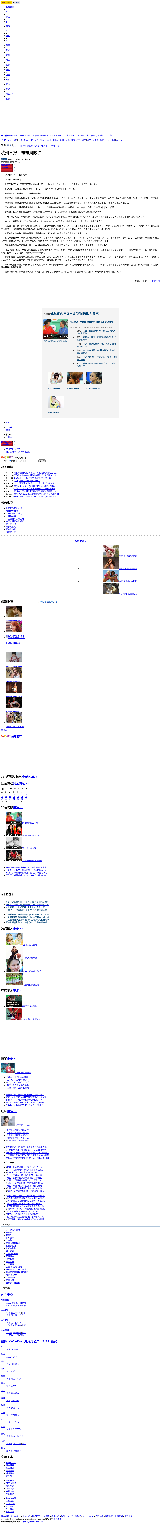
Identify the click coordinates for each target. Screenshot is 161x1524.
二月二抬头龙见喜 (14, 449)
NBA (8, 1303)
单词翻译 (10, 1494)
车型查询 (10, 1501)
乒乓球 (48, 140)
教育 (3, 1398)
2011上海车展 (12, 1254)
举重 (78, 140)
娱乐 (8, 26)
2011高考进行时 (13, 1243)
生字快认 (10, 1509)
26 (22, 799)
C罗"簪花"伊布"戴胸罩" (15, 727)
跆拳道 (96, 140)
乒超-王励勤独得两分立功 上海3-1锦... (24, 1211)
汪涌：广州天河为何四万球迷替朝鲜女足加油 (26, 1097)
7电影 (8, 1235)
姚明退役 (10, 1251)
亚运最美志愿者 (30, 945)
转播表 (36, 135)
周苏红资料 (11, 529)
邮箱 (13, 1436)
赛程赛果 (29, 135)
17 (14, 797)
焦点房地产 (31, 1341)
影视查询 (10, 1468)
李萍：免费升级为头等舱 (18, 1085)
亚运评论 (45, 146)
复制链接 (5, 167)
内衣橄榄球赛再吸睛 (128, 581)
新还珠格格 (11, 1248)
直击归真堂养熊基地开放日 (18, 452)
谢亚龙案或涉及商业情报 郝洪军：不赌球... (26, 1201)
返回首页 (5, 135)
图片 (73, 135)
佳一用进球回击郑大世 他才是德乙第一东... (26, 1217)
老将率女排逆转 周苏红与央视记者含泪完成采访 (35, 473)
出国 (8, 1401)
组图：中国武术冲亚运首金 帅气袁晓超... (25, 1188)
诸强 (51, 135)
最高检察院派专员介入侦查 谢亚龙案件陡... (26, 1206)
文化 (3, 1413)
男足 (4, 140)
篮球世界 (5, 1300)
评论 (82, 135)
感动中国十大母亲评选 (16, 1269)
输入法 (9, 1451)
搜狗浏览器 (11, 1498)
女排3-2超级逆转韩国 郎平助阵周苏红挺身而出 (34, 486)
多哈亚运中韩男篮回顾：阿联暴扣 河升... (26, 1191)
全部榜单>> (30, 776)
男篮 (15, 140)
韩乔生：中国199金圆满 (17, 1077)
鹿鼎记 (9, 1444)
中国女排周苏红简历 (15, 521)
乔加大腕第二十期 (30, 823)
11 (18, 794)
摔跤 (84, 140)
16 (10, 797)
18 (18, 797)
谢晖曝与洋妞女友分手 (14, 621)
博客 (8, 84)
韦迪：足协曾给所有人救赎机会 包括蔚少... (26, 1196)
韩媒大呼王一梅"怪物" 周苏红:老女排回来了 (33, 478)
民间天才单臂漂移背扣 (16, 875)
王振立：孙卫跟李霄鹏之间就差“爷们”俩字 (25, 1095)
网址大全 (10, 1491)
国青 (17, 1315)
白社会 (9, 437)
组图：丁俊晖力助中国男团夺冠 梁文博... (25, 1175)
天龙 (3, 1441)
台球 (107, 140)
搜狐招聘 (36, 1516)
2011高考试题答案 (14, 1267)
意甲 (13, 1323)
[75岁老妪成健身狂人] (111, 594)
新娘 (13, 1393)
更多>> (4, 730)
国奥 (13, 1315)
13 (26, 794)
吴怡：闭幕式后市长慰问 (18, 1088)
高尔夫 (119, 140)
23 (10, 799)
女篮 (20, 140)
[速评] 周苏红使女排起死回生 (27, 481)
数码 (8, 1422)
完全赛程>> (21, 783)
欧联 (19, 1325)
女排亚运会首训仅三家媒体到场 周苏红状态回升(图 (36, 494)
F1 (7, 1335)
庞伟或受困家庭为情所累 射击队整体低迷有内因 (27, 1158)
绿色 (17, 1415)
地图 (15, 1451)
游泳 (36, 140)
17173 (45, 1341)
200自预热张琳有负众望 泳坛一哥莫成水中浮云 (27, 1150)
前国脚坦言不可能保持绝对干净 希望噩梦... (27, 1219)
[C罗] (14, 722)
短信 (15, 1444)
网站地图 (109, 1516)
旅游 (3, 1405)
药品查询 (10, 1471)
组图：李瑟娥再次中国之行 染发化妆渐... (25, 1186)
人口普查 (10, 1264)
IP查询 (9, 1476)
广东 (22, 1436)
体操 (68, 140)
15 (6, 797)
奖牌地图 (108, 327)
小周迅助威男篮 (30, 958)
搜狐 (4, 1341)
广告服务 (46, 1516)
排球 (15, 1333)
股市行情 (10, 1480)
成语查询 (10, 1473)
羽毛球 (56, 140)
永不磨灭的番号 (13, 1230)
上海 (17, 1436)
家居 (8, 55)
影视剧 (14, 1386)
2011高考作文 (12, 1277)
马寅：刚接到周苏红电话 (18, 1082)
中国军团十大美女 (23, 1125)
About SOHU (88, 1516)
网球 (62, 140)
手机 (13, 1422)
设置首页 (5, 1516)
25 (18, 799)
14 (2, 797)
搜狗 (8, 99)
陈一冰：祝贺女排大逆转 (18, 1080)
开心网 (9, 427)
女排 (26, 140)
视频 (8, 65)
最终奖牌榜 (100, 327)
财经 (8, 36)
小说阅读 (10, 1512)
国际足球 (5, 1320)
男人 (17, 1422)
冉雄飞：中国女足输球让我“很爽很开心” (24, 1100)
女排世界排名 (12, 511)
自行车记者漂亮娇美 (32, 971)
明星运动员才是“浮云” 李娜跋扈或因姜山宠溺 (26, 1147)
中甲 (19, 1313)
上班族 (9, 1240)
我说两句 (10, 94)
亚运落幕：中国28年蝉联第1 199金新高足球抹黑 (91, 322)
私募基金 (10, 1256)
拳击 (102, 140)
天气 (8, 1408)
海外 (22, 1323)
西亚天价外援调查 (30, 1006)
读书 (8, 1415)
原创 (13, 1415)
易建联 (23, 1305)
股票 (8, 1364)
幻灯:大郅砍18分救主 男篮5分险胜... (23, 1172)
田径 (31, 140)
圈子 (8, 1436)
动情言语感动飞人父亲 (32, 835)
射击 (73, 140)
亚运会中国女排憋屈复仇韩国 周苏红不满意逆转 (35, 491)
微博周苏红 (11, 532)
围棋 (113, 140)
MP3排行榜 (11, 1483)
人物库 (92, 135)
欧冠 (15, 1325)
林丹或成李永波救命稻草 (94, 363)
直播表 (23, 1303)
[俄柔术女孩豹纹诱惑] (111, 556)
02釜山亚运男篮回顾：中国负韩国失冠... (25, 1183)
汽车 (8, 45)
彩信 (24, 1444)
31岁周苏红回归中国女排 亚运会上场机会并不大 (35, 496)
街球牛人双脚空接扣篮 (37, 875)
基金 (17, 1364)
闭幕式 (94, 313)
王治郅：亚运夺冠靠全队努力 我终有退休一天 (26, 870)
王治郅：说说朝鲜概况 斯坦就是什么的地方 (25, 1102)
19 (22, 797)
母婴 (8, 1393)
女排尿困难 (11, 516)
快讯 (16, 135)
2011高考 (10, 1280)
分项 (46, 135)
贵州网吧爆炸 (12, 1275)
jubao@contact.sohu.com (33, 1521)
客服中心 (55, 1516)
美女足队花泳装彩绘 (128, 569)
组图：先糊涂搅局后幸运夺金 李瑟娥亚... (25, 1178)
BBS (8, 89)
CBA (8, 1305)
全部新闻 (119, 1516)
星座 (17, 1393)
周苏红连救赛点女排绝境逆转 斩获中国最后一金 (35, 475)
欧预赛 (9, 1325)
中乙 (24, 1313)
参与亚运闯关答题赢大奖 (18, 1130)
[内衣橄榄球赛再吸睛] (111, 581)
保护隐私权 (76, 1516)
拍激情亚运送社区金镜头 (18, 1138)
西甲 (17, 1323)
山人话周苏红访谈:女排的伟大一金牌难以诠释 (34, 483)
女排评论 (55, 146)
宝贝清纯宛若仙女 (54, 388)
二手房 (18, 1379)
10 (14, 794)
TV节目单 (10, 1504)
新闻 (8, 12)
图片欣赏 (10, 1488)
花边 (111, 135)
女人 (8, 60)
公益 (13, 1349)
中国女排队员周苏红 (15, 519)
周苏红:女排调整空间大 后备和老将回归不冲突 (34, 488)
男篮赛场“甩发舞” (73, 388)
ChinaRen (15, 1341)
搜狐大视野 (11, 1246)
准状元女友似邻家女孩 (14, 697)
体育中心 (7, 1294)
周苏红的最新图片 (14, 508)
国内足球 (5, 1310)
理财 (13, 1364)
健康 (13, 1408)
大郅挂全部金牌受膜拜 (32, 861)
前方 (55, 135)
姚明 (17, 1305)
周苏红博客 (11, 527)
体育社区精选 (80, 541)
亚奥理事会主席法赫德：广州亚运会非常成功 (26, 867)
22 (6, 799)
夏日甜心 (10, 1232)
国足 (8, 1315)
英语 (17, 1401)
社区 (107, 135)
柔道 (89, 140)
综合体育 (5, 1330)
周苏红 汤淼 (11, 524)
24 (14, 799)
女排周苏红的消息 (14, 513)
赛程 (79, 313)
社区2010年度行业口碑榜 (17, 1272)
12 (22, 794)
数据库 (14, 1313)
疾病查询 (10, 1486)
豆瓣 (8, 430)
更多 (8, 422)
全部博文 (128, 1516)
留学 (13, 1401)
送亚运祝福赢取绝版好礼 (18, 1135)
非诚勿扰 (10, 1261)
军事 (8, 1349)
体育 (8, 17)
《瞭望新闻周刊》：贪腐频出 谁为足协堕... (26, 1209)
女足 (9, 140)
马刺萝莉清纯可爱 (12, 712)
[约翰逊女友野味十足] (14, 677)
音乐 (13, 1371)
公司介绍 (99, 1516)
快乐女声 (10, 1238)
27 (26, 799)
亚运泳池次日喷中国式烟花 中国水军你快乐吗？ (27, 1153)
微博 (8, 74)
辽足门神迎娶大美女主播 (15, 636)
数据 (24, 1325)
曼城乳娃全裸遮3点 (13, 643)
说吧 (19, 1451)
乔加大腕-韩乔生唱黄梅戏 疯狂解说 (55, 341)
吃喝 (17, 1408)
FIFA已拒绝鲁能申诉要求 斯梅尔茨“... (23, 1214)
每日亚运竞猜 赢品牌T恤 (18, 1133)
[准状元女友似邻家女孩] (14, 692)
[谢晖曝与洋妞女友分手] (14, 616)
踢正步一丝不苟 (29, 848)
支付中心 (26, 1516)
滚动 (11, 135)
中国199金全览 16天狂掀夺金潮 (83, 327)
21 (2, 799)
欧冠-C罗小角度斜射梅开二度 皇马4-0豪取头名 (26, 873)
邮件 (8, 79)
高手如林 (10, 1259)
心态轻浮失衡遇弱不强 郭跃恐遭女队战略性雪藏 (27, 1155)
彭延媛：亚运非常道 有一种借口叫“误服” (24, 1105)
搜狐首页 (10, 7)
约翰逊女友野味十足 (13, 681)
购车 (8, 1379)
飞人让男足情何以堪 (31, 1019)
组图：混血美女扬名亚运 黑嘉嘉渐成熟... (25, 1170)
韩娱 (8, 1371)
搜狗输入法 (11, 1463)
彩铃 (19, 1444)
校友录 (18, 1429)
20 (26, 797)
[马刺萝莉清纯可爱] (14, 707)
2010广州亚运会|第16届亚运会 (26, 146)
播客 (8, 70)
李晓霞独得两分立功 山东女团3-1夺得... (24, 1203)
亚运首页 (57, 313)
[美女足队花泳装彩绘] (111, 569)
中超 (8, 1313)
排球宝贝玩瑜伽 (53, 412)
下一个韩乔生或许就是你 (18, 1140)
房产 (8, 50)
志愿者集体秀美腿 (31, 985)
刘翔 (17, 1335)
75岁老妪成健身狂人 (128, 594)
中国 (42, 135)
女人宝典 (10, 1506)
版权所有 (58, 1519)
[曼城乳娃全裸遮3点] (15, 638)
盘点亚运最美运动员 (93, 388)
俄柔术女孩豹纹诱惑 (128, 556)
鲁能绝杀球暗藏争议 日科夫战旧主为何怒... (26, 1198)
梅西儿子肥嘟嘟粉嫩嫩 (14, 666)
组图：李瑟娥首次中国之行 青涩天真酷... (25, 1180)
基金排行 (10, 1465)
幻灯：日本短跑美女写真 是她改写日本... (25, 1167)
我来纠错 (156, 281)
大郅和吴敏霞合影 (23, 1072)
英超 (8, 1323)
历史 (87, 135)
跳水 (42, 140)
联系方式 (65, 1516)
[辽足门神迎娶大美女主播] (14, 631)
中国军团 (70, 313)
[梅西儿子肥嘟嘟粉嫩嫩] (14, 662)
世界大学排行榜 (13, 1283)
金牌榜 (21, 135)
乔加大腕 (66, 135)
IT (7, 40)
